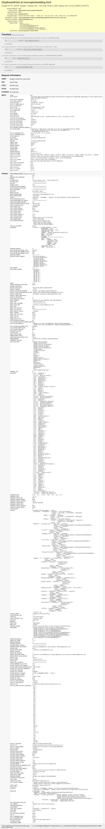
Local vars (9, 44)
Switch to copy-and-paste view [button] (18, 34)
